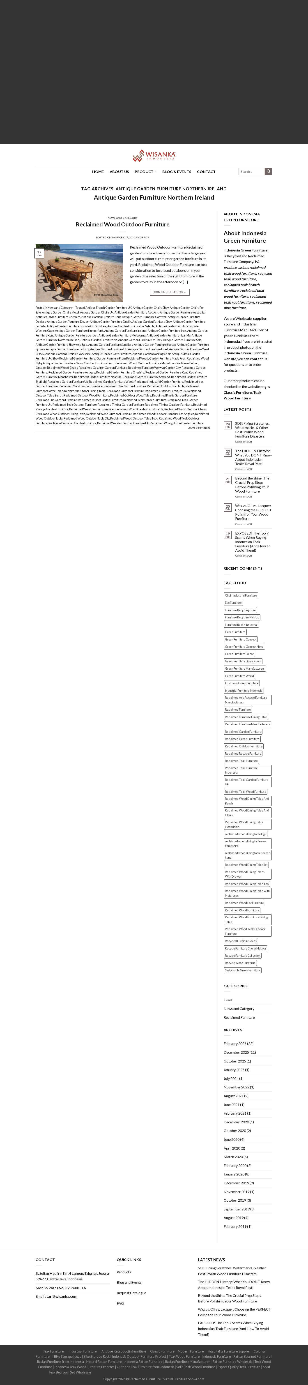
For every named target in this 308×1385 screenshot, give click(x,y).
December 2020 (236, 1122)
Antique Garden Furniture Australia (182, 312)
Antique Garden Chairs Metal (60, 312)
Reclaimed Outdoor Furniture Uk (165, 391)
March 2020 (233, 1157)
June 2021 (231, 1104)
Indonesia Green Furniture (241, 683)
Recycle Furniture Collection (242, 955)
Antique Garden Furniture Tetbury (67, 349)
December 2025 (236, 1052)
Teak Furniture (53, 1351)
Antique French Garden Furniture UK (108, 307)
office (144, 237)
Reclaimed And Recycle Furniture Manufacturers (246, 700)
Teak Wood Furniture (184, 1356)
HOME (98, 171)
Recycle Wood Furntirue (240, 963)
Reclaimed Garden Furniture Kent (166, 372)
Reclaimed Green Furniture (242, 739)
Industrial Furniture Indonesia (243, 690)
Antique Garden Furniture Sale (182, 340)
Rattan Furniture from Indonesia (60, 1362)
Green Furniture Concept (240, 639)
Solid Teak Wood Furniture (195, 1367)
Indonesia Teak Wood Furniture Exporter (84, 1367)
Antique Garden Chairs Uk (96, 312)
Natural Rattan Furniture (104, 1362)
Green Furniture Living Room (243, 661)
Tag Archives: (154, 188)
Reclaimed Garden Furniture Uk (68, 381)
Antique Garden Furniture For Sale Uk (130, 326)
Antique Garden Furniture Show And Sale (61, 344)
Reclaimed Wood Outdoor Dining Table (60, 414)
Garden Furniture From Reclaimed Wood (122, 358)
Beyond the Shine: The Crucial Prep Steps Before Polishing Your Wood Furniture (252, 484)
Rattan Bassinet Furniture (252, 1356)
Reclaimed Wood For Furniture (244, 903)
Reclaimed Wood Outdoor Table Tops (134, 418)
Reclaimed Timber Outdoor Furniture (168, 404)
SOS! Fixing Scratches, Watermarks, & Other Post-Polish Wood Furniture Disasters (252, 429)
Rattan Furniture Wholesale (232, 1362)
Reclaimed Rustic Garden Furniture (100, 400)
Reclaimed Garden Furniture (243, 731)
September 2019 (237, 1209)
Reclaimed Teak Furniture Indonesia (241, 770)
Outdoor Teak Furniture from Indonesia (146, 1367)
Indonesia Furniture (217, 1356)
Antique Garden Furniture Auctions (137, 312)
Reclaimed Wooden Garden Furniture (72, 423)
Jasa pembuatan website (190, 1372)
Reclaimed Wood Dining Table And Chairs (247, 813)
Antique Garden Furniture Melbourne (122, 335)
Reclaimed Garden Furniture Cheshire (120, 372)
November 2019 (236, 1191)
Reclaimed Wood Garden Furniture (91, 409)
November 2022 (236, 1087)
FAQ (120, 1303)
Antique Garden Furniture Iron (167, 330)
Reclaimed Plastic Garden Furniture (174, 395)
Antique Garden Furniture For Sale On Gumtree (76, 326)
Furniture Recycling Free (240, 610)
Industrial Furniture (83, 1351)
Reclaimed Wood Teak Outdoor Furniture (245, 931)
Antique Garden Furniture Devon (68, 321)
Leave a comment (199, 427)
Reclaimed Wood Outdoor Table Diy (86, 418)
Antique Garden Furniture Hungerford (79, 330)
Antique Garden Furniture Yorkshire (68, 354)
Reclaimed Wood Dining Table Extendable (244, 824)
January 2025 (234, 1069)
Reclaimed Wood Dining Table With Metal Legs (247, 893)
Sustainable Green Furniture (242, 970)
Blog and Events (129, 1282)
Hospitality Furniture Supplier (229, 1351)
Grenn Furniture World (239, 676)
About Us (119, 171)
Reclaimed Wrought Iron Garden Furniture (176, 423)
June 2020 (231, 1139)
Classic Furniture (162, 1351)
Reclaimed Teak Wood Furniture (245, 791)
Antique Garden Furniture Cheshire (58, 317)
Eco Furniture (233, 602)
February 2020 (235, 1165)
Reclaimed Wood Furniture (242, 910)
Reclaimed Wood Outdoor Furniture (123, 224)
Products (124, 1272)
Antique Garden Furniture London (76, 335)
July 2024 (231, 1078)
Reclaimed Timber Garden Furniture (121, 404)
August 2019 (234, 1217)
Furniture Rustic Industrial (241, 625)
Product (144, 171)
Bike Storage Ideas (67, 1356)
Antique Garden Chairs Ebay (151, 307)
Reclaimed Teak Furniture (241, 761)
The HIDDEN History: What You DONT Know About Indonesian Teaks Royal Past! (253, 457)
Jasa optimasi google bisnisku (113, 1372)
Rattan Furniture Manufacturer (187, 1362)
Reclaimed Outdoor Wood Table (130, 395)
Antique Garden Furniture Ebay (152, 321)
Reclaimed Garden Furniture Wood (111, 381)
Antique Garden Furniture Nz (98, 340)
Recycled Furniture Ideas (241, 941)
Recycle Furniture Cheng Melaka (245, 948)
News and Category (123, 217)
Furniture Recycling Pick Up (242, 617)
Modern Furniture (191, 1351)
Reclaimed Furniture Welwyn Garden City (154, 367)
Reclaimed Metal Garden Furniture (81, 386)
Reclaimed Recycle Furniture (243, 753)
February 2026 (235, 1043)
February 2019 (235, 1226)
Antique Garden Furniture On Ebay (140, 340)
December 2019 (236, 1183)
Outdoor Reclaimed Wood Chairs (57, 367)
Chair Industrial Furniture (241, 595)
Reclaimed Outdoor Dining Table (85, 391)
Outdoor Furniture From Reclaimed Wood (110, 363)
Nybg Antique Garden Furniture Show (59, 363)
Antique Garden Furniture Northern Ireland (154, 197)
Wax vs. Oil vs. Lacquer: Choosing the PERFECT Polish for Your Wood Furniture (253, 512)
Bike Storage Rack (97, 1356)
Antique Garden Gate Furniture (111, 354)
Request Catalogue (131, 1293)
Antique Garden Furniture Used (148, 349)
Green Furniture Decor (239, 654)
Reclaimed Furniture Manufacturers (247, 724)
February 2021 (235, 1113)
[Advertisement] (135, 72)
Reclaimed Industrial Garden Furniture (159, 381)
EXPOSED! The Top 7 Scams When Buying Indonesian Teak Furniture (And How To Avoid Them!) (253, 542)
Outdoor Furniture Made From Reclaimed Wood (168, 363)
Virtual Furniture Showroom (184, 1379)
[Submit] (268, 171)
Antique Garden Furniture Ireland (125, 330)
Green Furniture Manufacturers (244, 668)
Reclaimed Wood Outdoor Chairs (185, 409)
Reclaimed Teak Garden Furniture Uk (246, 782)
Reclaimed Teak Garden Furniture (144, 400)
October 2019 (235, 1200)
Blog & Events (176, 171)
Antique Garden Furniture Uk (108, 349)
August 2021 (234, 1096)
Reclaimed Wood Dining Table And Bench (247, 801)
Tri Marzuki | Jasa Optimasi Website (234, 1372)
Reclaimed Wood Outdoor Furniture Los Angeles (163, 414)
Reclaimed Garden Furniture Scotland (146, 377)
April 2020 (232, 1148)
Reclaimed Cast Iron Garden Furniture (103, 367)
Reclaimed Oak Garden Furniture (125, 386)
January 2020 (234, 1174)
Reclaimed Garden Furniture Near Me (98, 377)
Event (228, 1000)
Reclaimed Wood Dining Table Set (246, 864)
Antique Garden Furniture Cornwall (144, 317)
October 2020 (235, 1130)
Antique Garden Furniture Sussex (155, 344)
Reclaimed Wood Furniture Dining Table (246, 919)
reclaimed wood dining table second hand (247, 855)
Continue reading (170, 292)
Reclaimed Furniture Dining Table (246, 717)
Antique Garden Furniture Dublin (110, 321)
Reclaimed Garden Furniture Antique (71, 372)
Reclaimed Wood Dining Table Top (247, 884)
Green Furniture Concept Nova (244, 646)
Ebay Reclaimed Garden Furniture (74, 358)
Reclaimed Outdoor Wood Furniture (86, 395)
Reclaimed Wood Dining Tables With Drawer (244, 874)
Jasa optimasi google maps (153, 1372)
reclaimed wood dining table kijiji (245, 834)
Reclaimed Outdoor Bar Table (165, 386)
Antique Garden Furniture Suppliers (110, 344)
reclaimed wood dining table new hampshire (246, 843)
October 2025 (235, 1061)
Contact (206, 171)
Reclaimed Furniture (238, 709)
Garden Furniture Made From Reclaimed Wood (179, 358)
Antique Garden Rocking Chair (151, 354)
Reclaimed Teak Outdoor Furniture (75, 404)
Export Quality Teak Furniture (239, 1367)
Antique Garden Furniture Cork (101, 317)
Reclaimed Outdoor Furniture (125, 391)
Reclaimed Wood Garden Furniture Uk (139, 409)
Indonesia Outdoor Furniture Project (139, 1356)
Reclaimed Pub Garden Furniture (56, 400)
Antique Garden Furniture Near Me (169, 335)
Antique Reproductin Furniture (123, 1351)
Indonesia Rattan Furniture (143, 1362)
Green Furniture (235, 632)
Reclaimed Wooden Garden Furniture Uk (123, 423)
